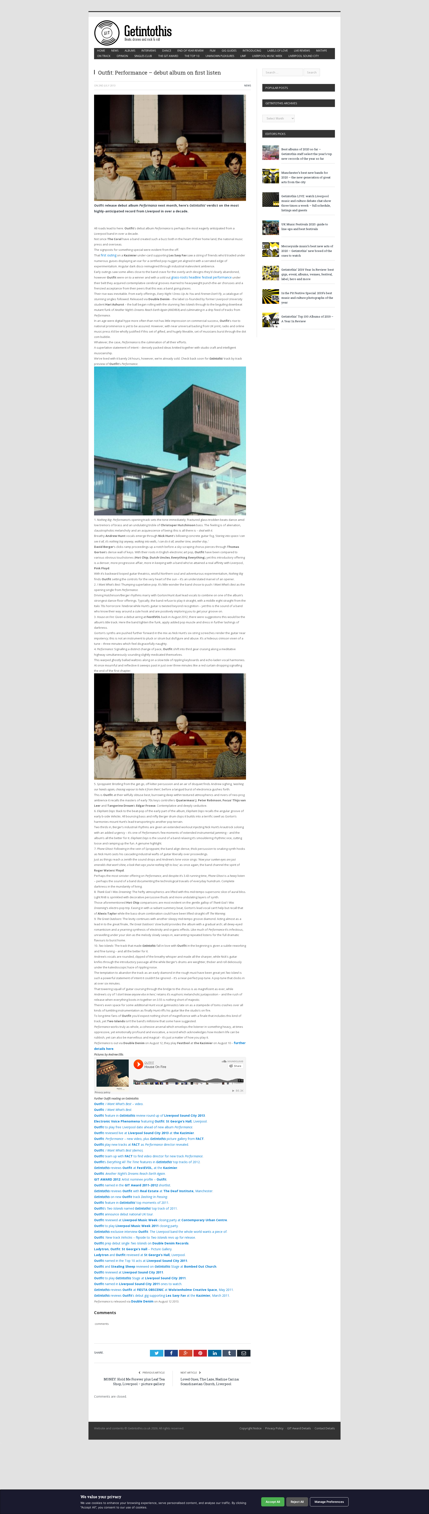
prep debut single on (138, 1231)
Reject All (297, 1502)
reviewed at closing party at (156, 1210)
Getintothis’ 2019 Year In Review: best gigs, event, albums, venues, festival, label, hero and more (307, 274)
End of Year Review (190, 50)
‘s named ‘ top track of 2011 (131, 1199)
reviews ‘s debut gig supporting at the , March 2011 (155, 1280)
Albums (130, 50)
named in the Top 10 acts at (137, 1248)
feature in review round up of (145, 1113)
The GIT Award (168, 56)
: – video (116, 1102)
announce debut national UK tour (121, 1205)
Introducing (252, 50)
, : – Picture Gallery (130, 1237)
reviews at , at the (132, 1162)
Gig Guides (229, 50)
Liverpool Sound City (303, 56)
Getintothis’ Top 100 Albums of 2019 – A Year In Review (307, 318)
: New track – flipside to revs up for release (140, 1226)
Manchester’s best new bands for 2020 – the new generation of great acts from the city (305, 177)
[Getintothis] (136, 32)
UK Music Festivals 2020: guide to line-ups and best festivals (304, 226)
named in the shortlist (129, 1178)
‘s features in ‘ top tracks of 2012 (141, 1156)
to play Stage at (136, 1264)
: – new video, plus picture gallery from (144, 1135)
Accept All (273, 1502)
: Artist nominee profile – (127, 1172)
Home (101, 50)
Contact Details (325, 1412)
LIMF (243, 56)
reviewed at (126, 1258)
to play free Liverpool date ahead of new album (139, 1124)
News (114, 50)
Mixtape (321, 50)
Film (212, 50)
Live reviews (302, 50)
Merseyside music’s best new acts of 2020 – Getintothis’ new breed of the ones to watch (307, 251)
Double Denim (141, 1286)
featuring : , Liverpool (146, 1118)
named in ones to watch (134, 1269)
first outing (108, 255)
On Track (103, 56)
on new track (127, 1188)
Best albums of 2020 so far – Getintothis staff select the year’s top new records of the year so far (306, 154)
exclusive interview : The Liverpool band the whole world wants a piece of (155, 1221)
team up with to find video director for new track (144, 1151)
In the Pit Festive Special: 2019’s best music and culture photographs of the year (307, 297)
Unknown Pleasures (220, 56)
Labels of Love (277, 50)
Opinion (122, 56)
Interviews (148, 50)
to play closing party (132, 1215)
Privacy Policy (274, 1412)
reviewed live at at (140, 1129)
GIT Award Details (299, 1412)
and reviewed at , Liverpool (136, 1242)
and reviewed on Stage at (151, 1253)
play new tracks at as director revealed (138, 1140)
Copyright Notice (251, 1412)
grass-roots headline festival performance (200, 277)
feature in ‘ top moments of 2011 (127, 1194)
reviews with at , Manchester (148, 1183)
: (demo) (116, 1145)
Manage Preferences (329, 1502)
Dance (166, 50)
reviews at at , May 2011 (157, 1275)
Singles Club (143, 56)
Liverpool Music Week (267, 56)
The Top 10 (192, 56)
